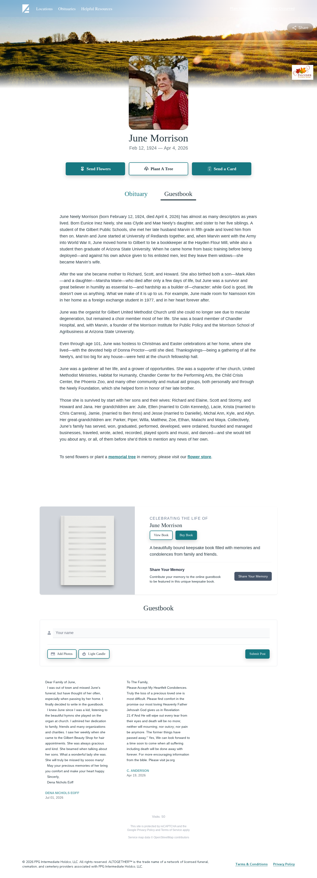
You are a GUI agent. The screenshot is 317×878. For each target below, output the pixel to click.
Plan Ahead (240, 8)
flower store (199, 457)
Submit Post (257, 654)
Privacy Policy (146, 830)
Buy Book (186, 535)
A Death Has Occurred (275, 8)
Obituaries (67, 8)
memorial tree (122, 457)
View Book (161, 535)
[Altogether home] (26, 8)
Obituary (136, 193)
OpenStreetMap (164, 837)
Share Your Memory (253, 576)
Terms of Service (171, 830)
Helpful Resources (96, 8)
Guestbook (178, 193)
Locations (44, 8)
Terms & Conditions (251, 864)
